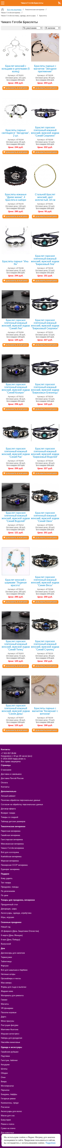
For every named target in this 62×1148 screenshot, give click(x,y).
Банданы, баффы (9, 1094)
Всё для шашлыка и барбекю (14, 970)
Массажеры (6, 983)
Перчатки (5, 1090)
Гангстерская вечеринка (12, 839)
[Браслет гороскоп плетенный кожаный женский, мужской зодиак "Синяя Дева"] (16, 703)
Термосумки (6, 957)
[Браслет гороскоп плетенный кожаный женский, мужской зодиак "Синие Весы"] (45, 575)
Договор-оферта (8, 809)
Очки (3, 1077)
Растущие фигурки (9, 1025)
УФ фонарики (7, 1008)
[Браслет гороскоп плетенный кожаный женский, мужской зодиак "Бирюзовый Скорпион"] (45, 318)
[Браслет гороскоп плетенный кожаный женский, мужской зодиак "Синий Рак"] (16, 446)
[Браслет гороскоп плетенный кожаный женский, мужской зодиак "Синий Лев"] (16, 318)
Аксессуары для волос (11, 1111)
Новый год (5, 927)
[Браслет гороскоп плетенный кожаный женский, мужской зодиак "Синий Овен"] (45, 510)
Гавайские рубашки (9, 1052)
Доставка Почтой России (12, 778)
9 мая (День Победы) (10, 939)
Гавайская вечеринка (10, 835)
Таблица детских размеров (13, 821)
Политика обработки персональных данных (20, 800)
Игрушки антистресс (10, 1034)
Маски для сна (7, 1115)
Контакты (5, 787)
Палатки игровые (8, 1012)
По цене (4, 895)
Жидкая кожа (7, 991)
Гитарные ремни (8, 1098)
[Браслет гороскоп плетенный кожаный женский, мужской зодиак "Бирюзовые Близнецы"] (45, 382)
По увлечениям (8, 891)
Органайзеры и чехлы (11, 978)
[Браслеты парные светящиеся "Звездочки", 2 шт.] (16, 125)
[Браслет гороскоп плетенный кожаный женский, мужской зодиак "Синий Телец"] (16, 639)
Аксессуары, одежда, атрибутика (16, 913)
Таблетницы (6, 961)
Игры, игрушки (7, 917)
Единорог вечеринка (10, 869)
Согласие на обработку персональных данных (22, 804)
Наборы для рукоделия (11, 1038)
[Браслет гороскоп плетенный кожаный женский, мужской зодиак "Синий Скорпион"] (45, 125)
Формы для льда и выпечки (13, 987)
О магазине (6, 770)
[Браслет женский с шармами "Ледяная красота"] (16, 575)
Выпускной (6, 944)
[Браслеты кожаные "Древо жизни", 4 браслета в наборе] (16, 189)
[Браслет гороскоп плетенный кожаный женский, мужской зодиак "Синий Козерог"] (16, 382)
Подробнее (51, 1143)
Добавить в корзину (16, 88)
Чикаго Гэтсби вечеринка (12, 848)
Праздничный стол (9, 904)
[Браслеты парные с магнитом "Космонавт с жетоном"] (45, 703)
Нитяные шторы (8, 974)
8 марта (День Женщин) (12, 935)
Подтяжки (5, 1056)
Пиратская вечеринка (10, 831)
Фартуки (4, 966)
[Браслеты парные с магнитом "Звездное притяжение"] (45, 61)
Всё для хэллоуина (10, 852)
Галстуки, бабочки (9, 1060)
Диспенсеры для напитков (13, 953)
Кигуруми (5, 1064)
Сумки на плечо (8, 1128)
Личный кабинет (8, 796)
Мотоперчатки (7, 1086)
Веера (3, 1081)
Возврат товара (8, 813)
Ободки (4, 1073)
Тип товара (6, 883)
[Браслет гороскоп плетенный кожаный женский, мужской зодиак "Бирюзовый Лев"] (45, 253)
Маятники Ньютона (9, 1029)
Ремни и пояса (7, 1124)
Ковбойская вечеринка (11, 856)
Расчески (5, 1107)
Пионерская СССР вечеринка (14, 865)
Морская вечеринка (10, 861)
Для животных (7, 1132)
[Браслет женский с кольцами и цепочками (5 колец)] (16, 61)
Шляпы (4, 1069)
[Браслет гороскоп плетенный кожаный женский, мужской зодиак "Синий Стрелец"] (45, 639)
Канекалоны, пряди (10, 1103)
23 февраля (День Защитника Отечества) (20, 931)
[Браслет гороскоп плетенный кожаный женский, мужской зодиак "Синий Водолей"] (16, 510)
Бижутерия (6, 1120)
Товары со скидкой (9, 817)
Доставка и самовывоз (11, 774)
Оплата (4, 782)
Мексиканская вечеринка (12, 844)
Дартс (3, 1017)
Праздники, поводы (10, 887)
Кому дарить (6, 878)
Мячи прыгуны (7, 1021)
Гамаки (4, 1000)
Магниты (5, 1004)
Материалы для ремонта (12, 995)
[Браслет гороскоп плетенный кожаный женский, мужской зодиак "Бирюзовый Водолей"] (45, 446)
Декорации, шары (9, 909)
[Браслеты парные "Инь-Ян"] (16, 253)
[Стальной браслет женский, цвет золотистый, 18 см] (45, 189)
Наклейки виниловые (10, 1042)
